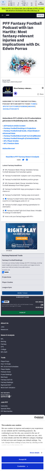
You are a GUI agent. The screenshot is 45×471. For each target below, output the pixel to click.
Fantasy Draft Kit (6, 380)
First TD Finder (6, 364)
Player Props (5, 361)
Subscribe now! (9, 148)
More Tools (22, 293)
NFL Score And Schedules (9, 366)
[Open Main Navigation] (2, 15)
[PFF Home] (7, 15)
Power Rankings (6, 374)
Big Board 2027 (6, 385)
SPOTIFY (6, 106)
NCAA (3, 4)
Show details (34, 453)
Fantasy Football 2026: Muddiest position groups (21, 179)
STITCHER (14, 106)
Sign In (40, 15)
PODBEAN (23, 106)
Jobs (2, 327)
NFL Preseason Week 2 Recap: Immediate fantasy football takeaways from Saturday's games (20, 171)
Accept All (22, 459)
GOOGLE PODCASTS (11, 109)
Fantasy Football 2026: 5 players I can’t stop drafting (23, 176)
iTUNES (33, 104)
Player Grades (5, 369)
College (3, 349)
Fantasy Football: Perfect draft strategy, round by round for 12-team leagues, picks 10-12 (21, 200)
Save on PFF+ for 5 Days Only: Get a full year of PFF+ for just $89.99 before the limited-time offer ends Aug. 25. (23, 9)
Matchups (4, 377)
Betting (3, 341)
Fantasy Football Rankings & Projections (20, 128)
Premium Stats (6, 372)
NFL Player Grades (11, 141)
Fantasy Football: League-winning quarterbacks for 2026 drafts (21, 206)
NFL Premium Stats (11, 143)
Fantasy (3, 344)
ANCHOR (31, 106)
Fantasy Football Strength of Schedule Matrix (21, 138)
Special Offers (5, 408)
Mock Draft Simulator (8, 387)
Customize (21, 466)
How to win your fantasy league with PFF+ (19, 216)
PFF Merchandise (6, 411)
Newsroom (4, 329)
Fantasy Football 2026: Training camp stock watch (22, 195)
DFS (2, 347)
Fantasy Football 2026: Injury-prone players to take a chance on (21, 190)
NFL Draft (4, 352)
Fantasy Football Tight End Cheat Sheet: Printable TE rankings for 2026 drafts (22, 212)
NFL (3, 2)
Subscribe (4, 406)
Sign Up (22, 312)
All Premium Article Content (14, 126)
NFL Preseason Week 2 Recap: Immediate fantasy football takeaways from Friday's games (20, 184)
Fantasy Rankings (7, 382)
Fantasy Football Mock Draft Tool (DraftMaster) (22, 136)
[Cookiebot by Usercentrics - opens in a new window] (34, 417)
